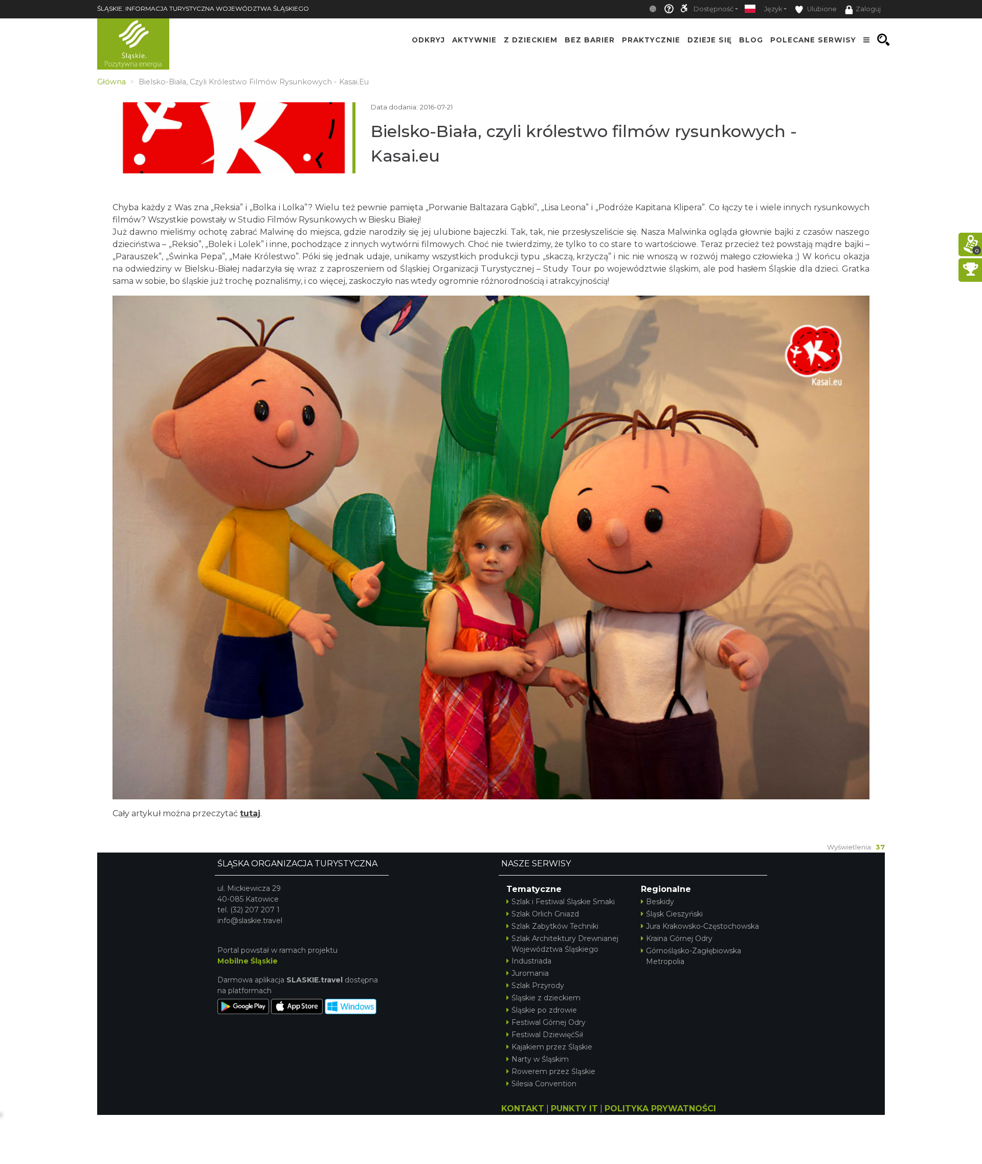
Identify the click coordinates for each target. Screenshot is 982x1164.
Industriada (531, 961)
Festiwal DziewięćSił (547, 1034)
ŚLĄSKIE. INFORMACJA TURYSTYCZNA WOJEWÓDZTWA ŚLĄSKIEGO (203, 8)
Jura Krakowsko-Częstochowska (702, 926)
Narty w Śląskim (540, 1059)
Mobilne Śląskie (247, 961)
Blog (751, 40)
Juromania (530, 973)
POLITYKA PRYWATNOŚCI (660, 1108)
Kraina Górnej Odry (679, 938)
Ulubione (821, 9)
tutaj (250, 813)
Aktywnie (474, 40)
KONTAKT (522, 1108)
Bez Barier (590, 40)
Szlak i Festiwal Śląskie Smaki (563, 901)
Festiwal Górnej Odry (548, 1022)
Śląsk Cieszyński (674, 914)
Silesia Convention (543, 1083)
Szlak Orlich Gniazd (545, 914)
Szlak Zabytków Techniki (554, 926)
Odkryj (428, 40)
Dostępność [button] (713, 9)
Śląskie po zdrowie (544, 1010)
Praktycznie (651, 40)
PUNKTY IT (574, 1108)
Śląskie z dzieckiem (546, 997)
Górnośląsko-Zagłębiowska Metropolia (693, 956)
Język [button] (773, 9)
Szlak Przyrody (537, 985)
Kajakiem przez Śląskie (551, 1046)
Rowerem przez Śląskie (553, 1071)
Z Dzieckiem (530, 40)
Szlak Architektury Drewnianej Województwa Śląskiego (564, 944)
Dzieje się (709, 40)
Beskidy (660, 901)
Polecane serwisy (813, 40)
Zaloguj (868, 9)
